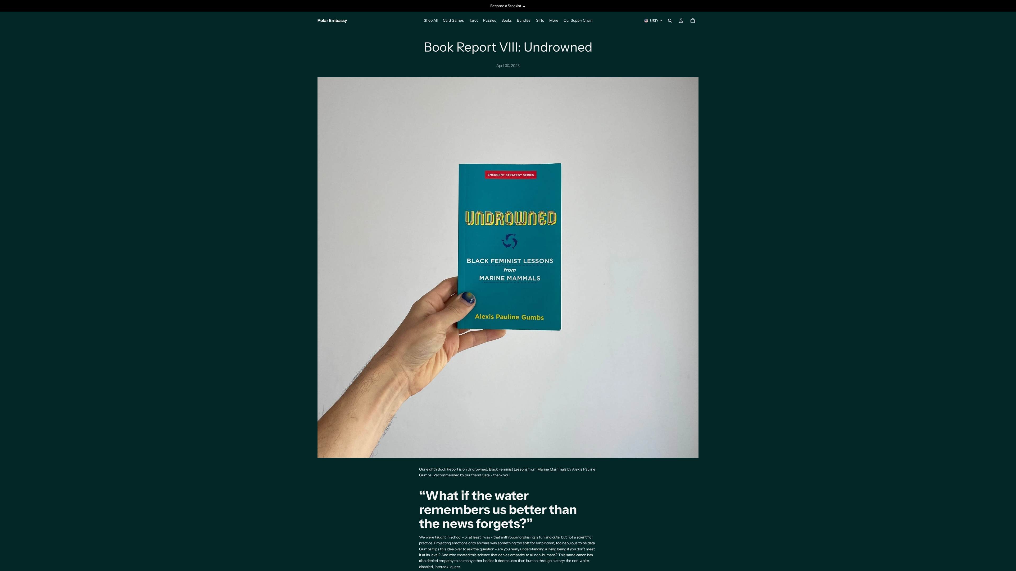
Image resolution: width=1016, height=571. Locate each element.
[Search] (670, 20)
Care (486, 475)
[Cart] (692, 20)
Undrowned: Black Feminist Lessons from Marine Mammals (517, 469)
